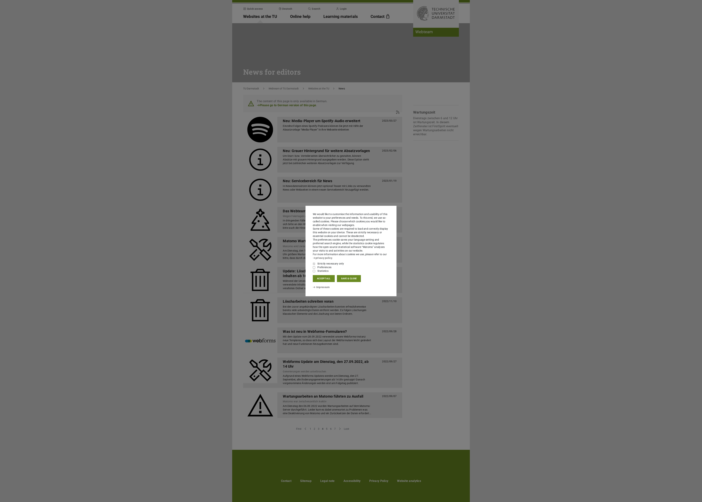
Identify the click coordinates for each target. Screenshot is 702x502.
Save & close (349, 278)
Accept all (324, 278)
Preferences (324, 267)
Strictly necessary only (330, 263)
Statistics (323, 270)
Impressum (323, 287)
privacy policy (324, 257)
